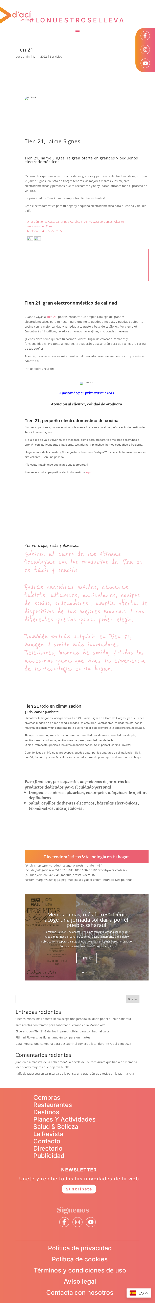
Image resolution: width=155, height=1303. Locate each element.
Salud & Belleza (55, 1126)
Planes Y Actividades (64, 1119)
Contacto (46, 1141)
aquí (88, 472)
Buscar (132, 999)
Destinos (46, 1112)
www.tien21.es (43, 226)
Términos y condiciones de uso (80, 1270)
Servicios (56, 56)
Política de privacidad (80, 1248)
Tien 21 (25, 49)
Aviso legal (80, 1281)
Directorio (48, 1148)
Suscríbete (79, 1189)
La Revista (48, 1133)
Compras (46, 1097)
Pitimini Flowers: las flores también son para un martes (53, 1037)
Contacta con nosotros (79, 1292)
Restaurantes (52, 1104)
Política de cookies (80, 1259)
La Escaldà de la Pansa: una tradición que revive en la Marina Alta (89, 1073)
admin (25, 56)
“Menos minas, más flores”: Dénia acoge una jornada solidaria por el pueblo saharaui (86, 920)
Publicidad (48, 1155)
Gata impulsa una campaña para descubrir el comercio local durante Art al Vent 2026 (73, 1044)
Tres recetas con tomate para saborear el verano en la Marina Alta (60, 1025)
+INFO (86, 958)
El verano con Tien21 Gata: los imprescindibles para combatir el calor (62, 1031)
